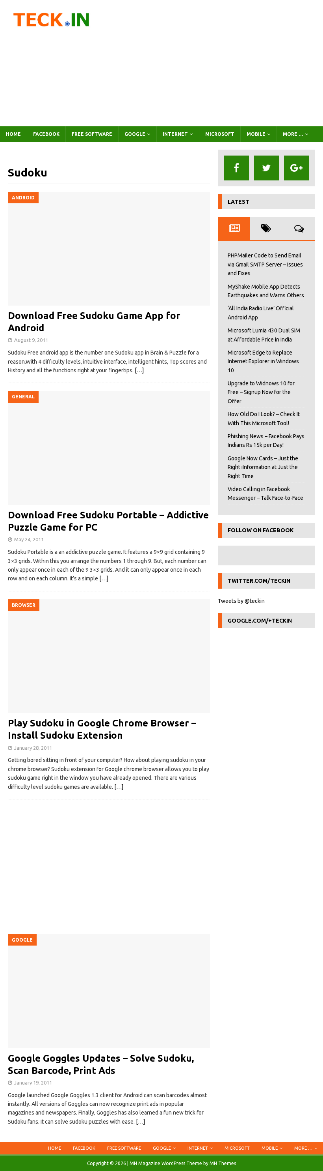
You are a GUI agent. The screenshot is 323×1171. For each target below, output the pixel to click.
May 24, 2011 (29, 539)
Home (13, 134)
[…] (139, 370)
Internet (175, 134)
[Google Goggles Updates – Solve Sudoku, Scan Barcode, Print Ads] (109, 991)
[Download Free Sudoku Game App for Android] (109, 249)
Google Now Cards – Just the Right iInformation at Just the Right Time (263, 467)
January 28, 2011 (33, 748)
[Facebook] (236, 168)
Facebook (46, 134)
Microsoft (219, 134)
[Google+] (296, 168)
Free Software (92, 134)
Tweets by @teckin (241, 601)
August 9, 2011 (31, 340)
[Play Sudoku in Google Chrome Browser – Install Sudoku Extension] (109, 656)
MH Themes (223, 1163)
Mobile (256, 134)
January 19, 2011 (33, 1082)
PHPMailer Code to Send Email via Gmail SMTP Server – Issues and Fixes (265, 264)
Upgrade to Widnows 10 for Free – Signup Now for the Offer (261, 392)
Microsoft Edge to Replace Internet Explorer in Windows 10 (263, 361)
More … (293, 134)
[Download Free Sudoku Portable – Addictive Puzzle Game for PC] (109, 448)
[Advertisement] (216, 63)
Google (134, 134)
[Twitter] (266, 168)
